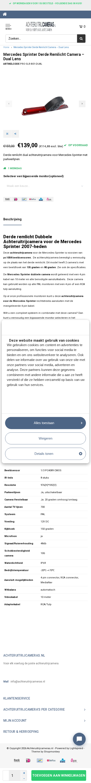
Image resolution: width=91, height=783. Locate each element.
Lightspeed (76, 748)
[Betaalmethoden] (7, 199)
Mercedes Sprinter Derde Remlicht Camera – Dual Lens (41, 47)
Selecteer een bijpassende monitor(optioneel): (33, 176)
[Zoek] (81, 38)
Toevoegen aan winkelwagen (58, 775)
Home (6, 47)
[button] (13, 27)
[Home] (5, 14)
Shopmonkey (52, 751)
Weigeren (45, 438)
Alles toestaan (44, 423)
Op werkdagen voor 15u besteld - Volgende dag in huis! (47, 3)
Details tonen (43, 453)
